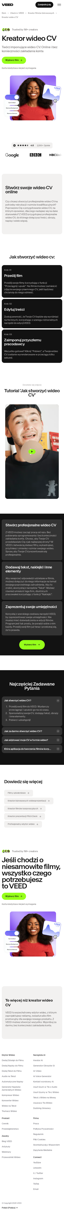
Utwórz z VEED (17, 13)
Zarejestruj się (44, 4)
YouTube (37, 1162)
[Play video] (32, 451)
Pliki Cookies (39, 1139)
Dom (4, 13)
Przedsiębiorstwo (10, 1129)
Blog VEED (7, 1141)
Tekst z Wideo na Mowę (44, 1097)
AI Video (37, 1071)
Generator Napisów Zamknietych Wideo (11, 1088)
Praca (36, 1123)
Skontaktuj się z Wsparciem (46, 1144)
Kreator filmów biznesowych (41, 13)
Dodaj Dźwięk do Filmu (13, 1060)
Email (35, 1189)
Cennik (5, 1123)
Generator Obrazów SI (44, 1065)
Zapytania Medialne (42, 1150)
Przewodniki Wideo (11, 1157)
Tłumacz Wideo (9, 1111)
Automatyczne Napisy (12, 1081)
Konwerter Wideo (10, 1100)
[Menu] (59, 5)
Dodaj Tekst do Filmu (12, 1071)
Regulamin (38, 1134)
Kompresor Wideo (10, 1095)
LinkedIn (37, 1168)
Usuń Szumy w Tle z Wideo (46, 1092)
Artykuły (6, 1146)
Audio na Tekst (9, 1076)
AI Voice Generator (42, 1076)
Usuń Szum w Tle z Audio (45, 1087)
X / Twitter (38, 1173)
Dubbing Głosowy (42, 1108)
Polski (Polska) (8, 1208)
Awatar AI (38, 1060)
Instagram (38, 1178)
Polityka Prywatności (43, 1129)
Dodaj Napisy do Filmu (12, 1065)
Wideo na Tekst (9, 1106)
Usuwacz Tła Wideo (42, 1103)
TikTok (36, 1183)
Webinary (6, 1152)
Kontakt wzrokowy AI (43, 1081)
